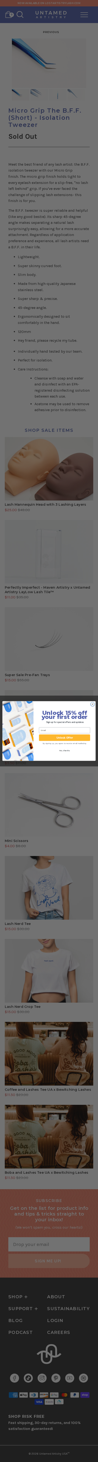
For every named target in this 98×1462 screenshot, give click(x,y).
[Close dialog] (92, 704)
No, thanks (64, 751)
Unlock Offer (64, 737)
